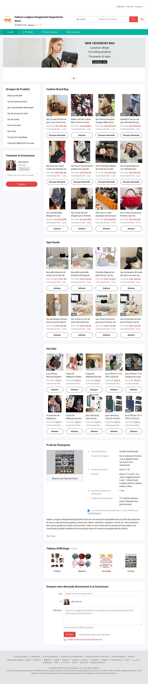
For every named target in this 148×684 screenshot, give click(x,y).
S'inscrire (129, 6)
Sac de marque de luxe (17, 101)
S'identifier (120, 6)
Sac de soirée (13, 119)
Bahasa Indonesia (98, 662)
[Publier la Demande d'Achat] (142, 19)
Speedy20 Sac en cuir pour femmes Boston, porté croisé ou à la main (131, 122)
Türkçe (74, 662)
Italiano (105, 660)
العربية (135, 660)
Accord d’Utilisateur (50, 656)
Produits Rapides (118, 656)
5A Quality (106, 571)
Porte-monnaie (14, 125)
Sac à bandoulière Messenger (20, 107)
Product (57, 571)
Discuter (25, 169)
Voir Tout (50, 536)
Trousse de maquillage (17, 137)
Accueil (10, 32)
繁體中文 (47, 660)
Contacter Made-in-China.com (97, 656)
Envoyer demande (57, 135)
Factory (130, 571)
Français (65, 660)
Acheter (82, 135)
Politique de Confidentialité (71, 656)
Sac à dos (11, 131)
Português (95, 660)
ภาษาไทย (65, 662)
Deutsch (85, 660)
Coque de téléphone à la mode (20, 143)
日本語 (56, 660)
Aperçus (131, 656)
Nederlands (47, 662)
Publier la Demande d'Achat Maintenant (83, 639)
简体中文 (37, 660)
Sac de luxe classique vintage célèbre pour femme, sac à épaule (105, 122)
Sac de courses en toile (17, 113)
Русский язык (116, 660)
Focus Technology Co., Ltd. (72, 668)
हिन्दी (56, 662)
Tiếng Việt (84, 662)
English (28, 660)
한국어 (127, 660)
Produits (29, 32)
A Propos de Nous (50, 32)
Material (82, 571)
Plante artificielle (14, 95)
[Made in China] (21, 5)
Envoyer (69, 634)
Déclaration (35, 656)
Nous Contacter (73, 32)
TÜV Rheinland (94, 513)
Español (75, 660)
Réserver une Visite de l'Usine (64, 478)
